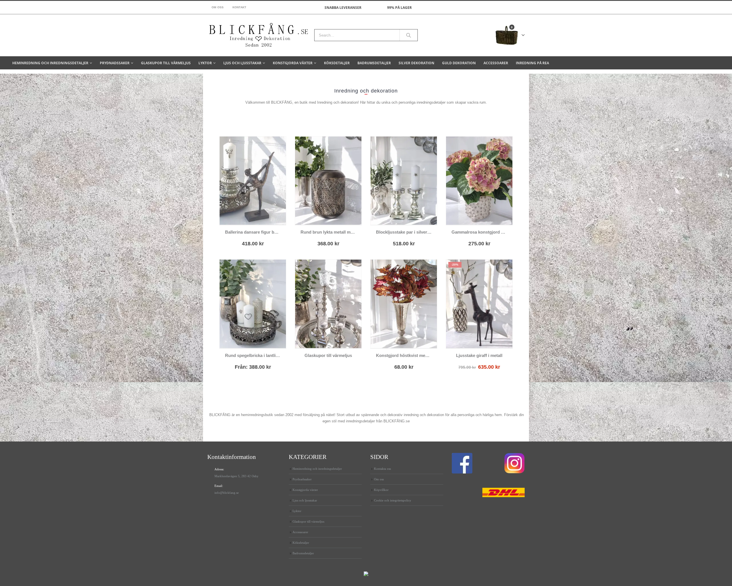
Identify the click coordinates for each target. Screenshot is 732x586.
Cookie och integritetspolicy (392, 500)
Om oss (218, 7)
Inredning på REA (532, 63)
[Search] (408, 35)
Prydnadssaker (115, 63)
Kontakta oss (382, 468)
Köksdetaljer (337, 63)
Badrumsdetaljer (374, 63)
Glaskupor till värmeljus (166, 63)
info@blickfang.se (226, 492)
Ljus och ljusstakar (242, 63)
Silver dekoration (416, 63)
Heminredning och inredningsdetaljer (50, 63)
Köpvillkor (381, 489)
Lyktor (205, 63)
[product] (253, 181)
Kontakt (239, 7)
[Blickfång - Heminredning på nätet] (258, 35)
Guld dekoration (459, 63)
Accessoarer (496, 63)
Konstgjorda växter (293, 63)
